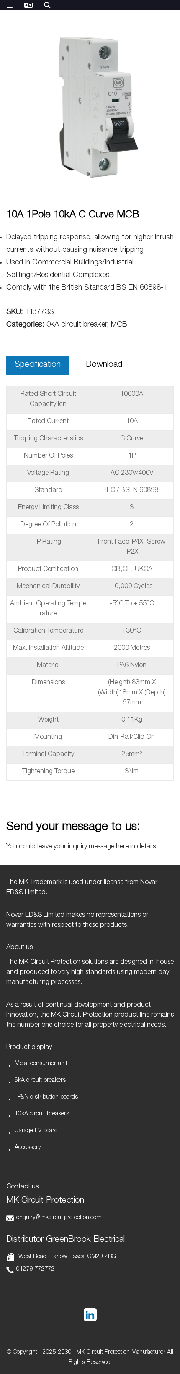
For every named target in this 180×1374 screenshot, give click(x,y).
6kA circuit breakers (40, 1080)
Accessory (28, 1148)
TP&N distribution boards (46, 1097)
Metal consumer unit (41, 1064)
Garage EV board (36, 1131)
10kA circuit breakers (42, 1114)
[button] (162, 115)
